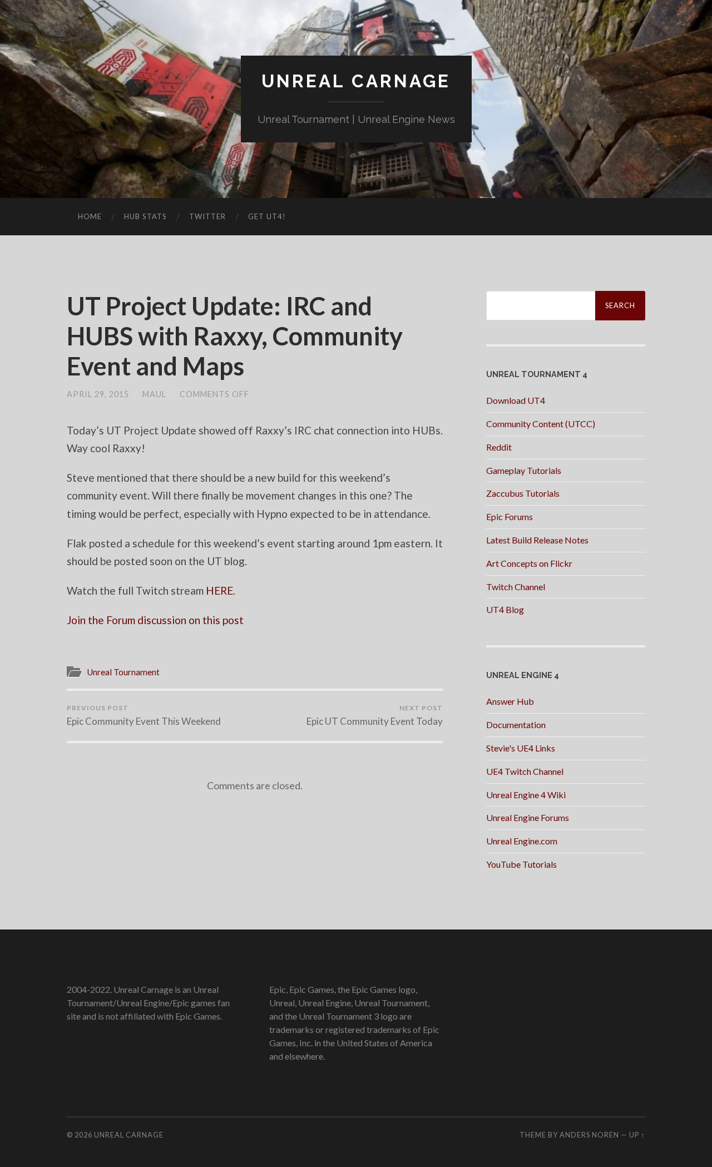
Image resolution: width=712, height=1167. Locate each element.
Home (90, 216)
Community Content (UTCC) (540, 423)
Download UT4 (515, 400)
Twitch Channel (515, 586)
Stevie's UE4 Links (520, 748)
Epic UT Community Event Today (374, 715)
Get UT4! (267, 216)
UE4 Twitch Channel (524, 771)
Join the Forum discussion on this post (155, 620)
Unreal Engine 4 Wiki (526, 794)
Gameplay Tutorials (523, 470)
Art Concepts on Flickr (529, 563)
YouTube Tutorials (521, 864)
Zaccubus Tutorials (523, 493)
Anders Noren (589, 1134)
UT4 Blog (505, 609)
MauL (154, 394)
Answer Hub (510, 701)
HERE (219, 590)
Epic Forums (509, 516)
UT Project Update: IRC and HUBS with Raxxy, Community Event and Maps (235, 336)
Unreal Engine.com (521, 840)
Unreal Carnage (356, 81)
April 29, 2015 (98, 394)
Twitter (207, 216)
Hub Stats (145, 216)
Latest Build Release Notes (537, 540)
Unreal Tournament (123, 672)
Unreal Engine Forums (527, 817)
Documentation (516, 724)
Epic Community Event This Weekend (144, 715)
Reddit (499, 447)
